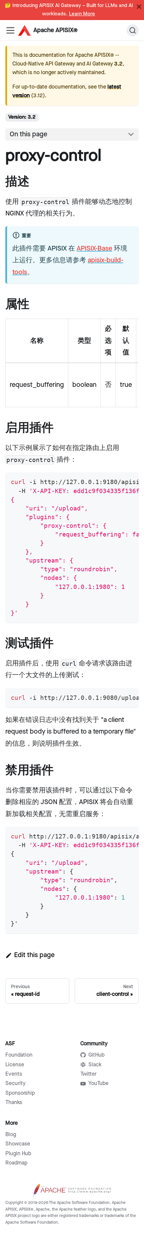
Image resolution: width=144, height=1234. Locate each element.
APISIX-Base (94, 249)
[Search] (133, 30)
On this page (28, 134)
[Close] (139, 6)
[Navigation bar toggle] (10, 30)
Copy (128, 480)
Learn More (82, 14)
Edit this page (34, 955)
